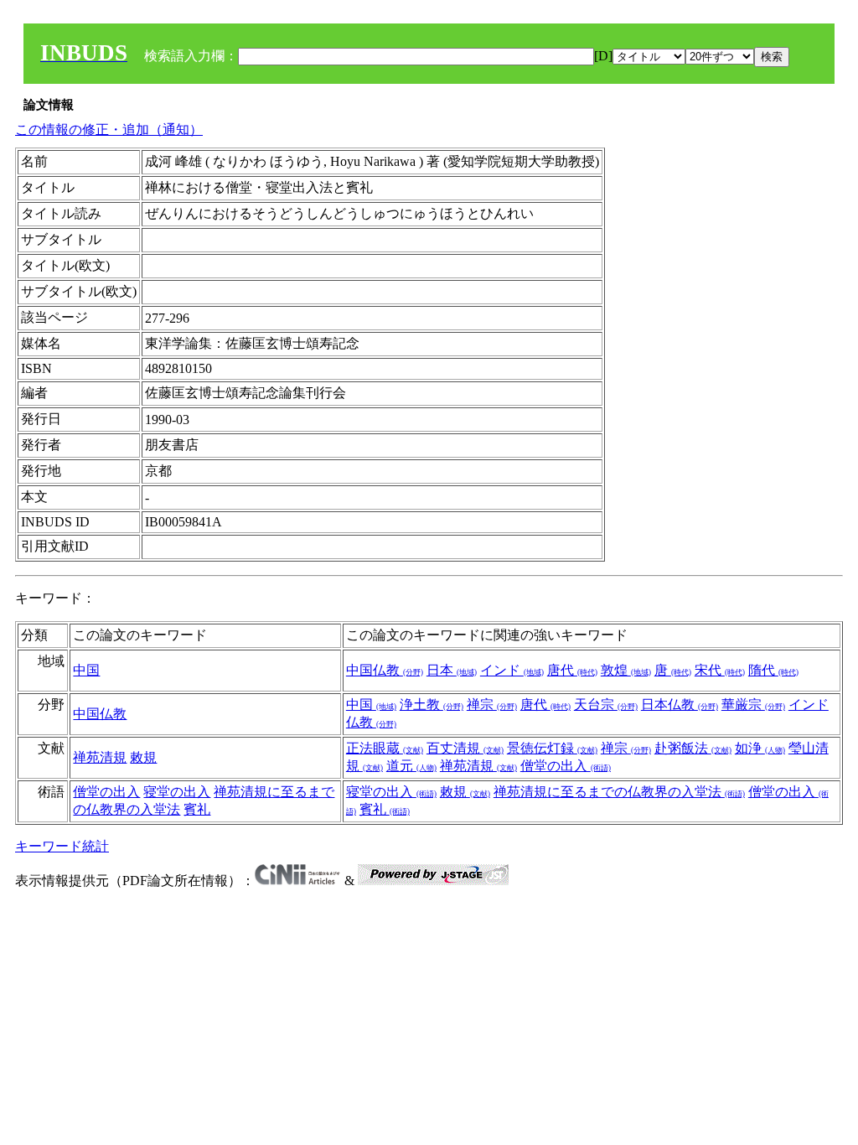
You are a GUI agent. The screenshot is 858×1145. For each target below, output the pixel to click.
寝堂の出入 (176, 792)
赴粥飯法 (692, 748)
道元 (411, 766)
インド (512, 670)
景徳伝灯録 (552, 748)
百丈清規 (465, 748)
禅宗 (492, 704)
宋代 (720, 670)
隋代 (773, 670)
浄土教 (431, 704)
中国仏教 (384, 670)
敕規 (143, 757)
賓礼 (196, 809)
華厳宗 (753, 704)
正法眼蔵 (384, 748)
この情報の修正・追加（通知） (109, 129)
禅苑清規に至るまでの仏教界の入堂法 (619, 792)
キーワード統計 (62, 846)
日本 (451, 670)
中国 (86, 670)
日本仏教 (679, 704)
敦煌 (626, 670)
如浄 (760, 748)
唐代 (572, 670)
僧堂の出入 (565, 766)
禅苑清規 (100, 757)
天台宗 (606, 704)
